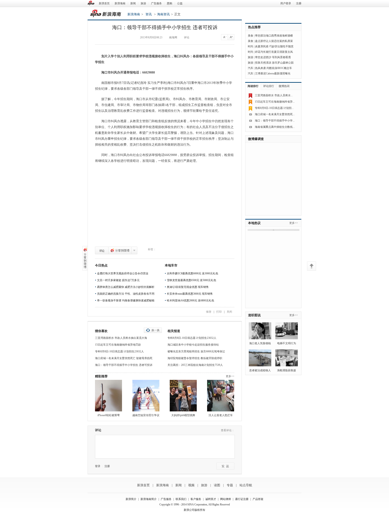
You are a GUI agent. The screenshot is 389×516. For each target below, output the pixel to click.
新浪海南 (120, 3)
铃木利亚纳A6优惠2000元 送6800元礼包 (190, 300)
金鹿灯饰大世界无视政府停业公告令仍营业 (122, 273)
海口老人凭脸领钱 (260, 343)
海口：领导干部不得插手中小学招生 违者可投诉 (123, 365)
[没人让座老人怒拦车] (220, 395)
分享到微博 (119, 250)
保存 (208, 311)
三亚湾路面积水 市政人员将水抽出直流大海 (121, 337)
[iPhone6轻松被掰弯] (108, 395)
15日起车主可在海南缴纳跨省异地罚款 (118, 344)
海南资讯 (163, 14)
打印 (219, 311)
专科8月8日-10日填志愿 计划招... (274, 108)
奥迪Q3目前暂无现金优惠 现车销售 (188, 287)
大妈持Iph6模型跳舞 (183, 415)
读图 (217, 485)
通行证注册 (242, 499)
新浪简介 (131, 499)
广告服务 (156, 3)
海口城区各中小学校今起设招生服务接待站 (193, 344)
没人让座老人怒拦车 (220, 415)
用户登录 (285, 3)
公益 (180, 3)
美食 (250, 35)
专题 (230, 485)
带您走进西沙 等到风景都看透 (273, 57)
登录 (97, 466)
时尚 (250, 46)
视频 (191, 485)
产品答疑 (258, 499)
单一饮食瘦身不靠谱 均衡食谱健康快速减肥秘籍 (125, 300)
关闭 (229, 311)
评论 (102, 250)
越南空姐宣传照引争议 (145, 415)
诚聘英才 (210, 499)
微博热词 (284, 86)
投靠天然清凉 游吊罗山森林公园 (274, 62)
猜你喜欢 (101, 331)
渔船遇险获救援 (286, 370)
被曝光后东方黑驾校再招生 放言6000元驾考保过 (196, 351)
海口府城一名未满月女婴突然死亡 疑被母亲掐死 (123, 358)
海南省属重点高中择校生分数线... (275, 126)
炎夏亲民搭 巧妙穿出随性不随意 (274, 46)
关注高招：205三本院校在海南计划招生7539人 (195, 365)
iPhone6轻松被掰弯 (108, 415)
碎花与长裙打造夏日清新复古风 (274, 51)
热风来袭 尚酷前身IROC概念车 (273, 68)
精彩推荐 (101, 376)
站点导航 (246, 485)
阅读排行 (253, 86)
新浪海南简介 (148, 499)
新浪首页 (104, 3)
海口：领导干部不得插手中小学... (275, 120)
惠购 (169, 3)
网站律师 (225, 499)
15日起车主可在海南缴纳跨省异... (275, 101)
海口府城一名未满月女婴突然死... (275, 114)
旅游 (143, 3)
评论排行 (268, 86)
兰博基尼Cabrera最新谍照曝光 (272, 73)
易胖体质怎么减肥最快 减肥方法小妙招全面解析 (125, 287)
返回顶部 (311, 266)
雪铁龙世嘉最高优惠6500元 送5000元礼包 (191, 280)
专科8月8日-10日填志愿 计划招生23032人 (119, 351)
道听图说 (254, 315)
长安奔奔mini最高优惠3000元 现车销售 (190, 293)
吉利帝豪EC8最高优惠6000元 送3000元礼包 (192, 273)
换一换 (156, 330)
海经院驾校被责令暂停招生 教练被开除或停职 (194, 358)
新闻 (133, 3)
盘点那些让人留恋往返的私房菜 (274, 41)
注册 (298, 3)
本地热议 (254, 223)
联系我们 (181, 499)
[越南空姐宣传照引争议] (145, 395)
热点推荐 (254, 27)
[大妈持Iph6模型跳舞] (183, 395)
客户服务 (195, 499)
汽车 (250, 68)
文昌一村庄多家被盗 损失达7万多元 (118, 280)
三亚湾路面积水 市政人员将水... (274, 95)
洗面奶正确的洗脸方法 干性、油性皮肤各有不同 (125, 293)
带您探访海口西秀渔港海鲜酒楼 (274, 35)
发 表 (225, 466)
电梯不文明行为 (286, 343)
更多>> (230, 376)
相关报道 (173, 331)
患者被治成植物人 (260, 370)
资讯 (148, 14)
